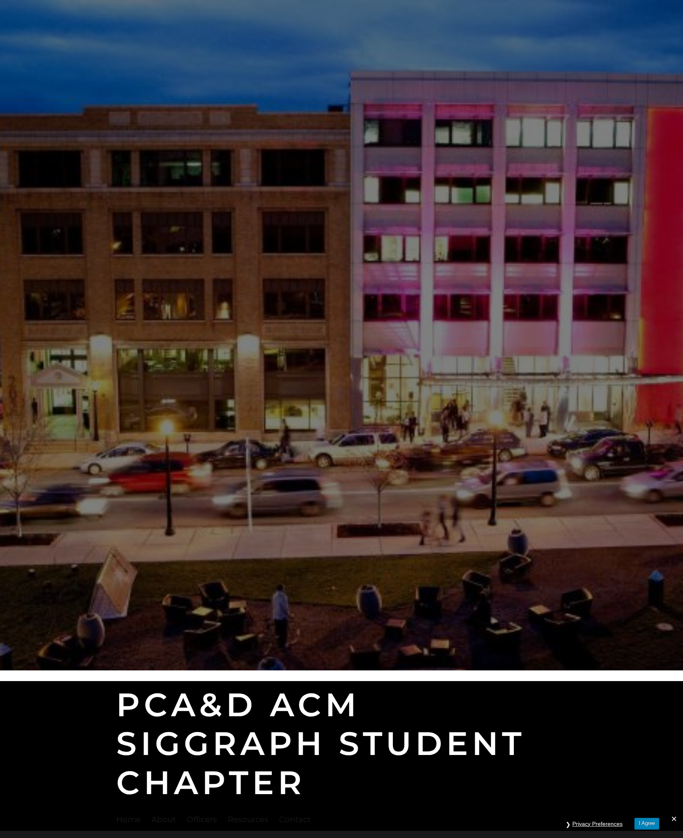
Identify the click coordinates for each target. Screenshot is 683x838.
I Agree (647, 823)
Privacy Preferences (597, 824)
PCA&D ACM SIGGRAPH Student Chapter (320, 743)
